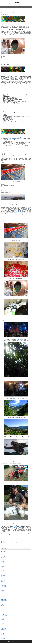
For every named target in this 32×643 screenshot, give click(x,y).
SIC (11, 542)
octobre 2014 (3, 572)
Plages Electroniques (19, 339)
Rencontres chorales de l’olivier (19, 398)
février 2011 (3, 624)
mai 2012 (2, 605)
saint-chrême (19, 124)
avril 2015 (3, 570)
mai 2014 (2, 579)
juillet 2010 (3, 633)
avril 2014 (3, 580)
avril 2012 (3, 606)
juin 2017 (2, 566)
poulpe (7, 456)
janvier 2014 (3, 584)
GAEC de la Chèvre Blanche (16, 527)
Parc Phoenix (20, 379)
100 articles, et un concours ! (8, 63)
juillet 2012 (3, 603)
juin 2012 (2, 604)
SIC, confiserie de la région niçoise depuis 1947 (15, 138)
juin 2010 (2, 634)
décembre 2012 (3, 596)
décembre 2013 (3, 585)
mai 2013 (2, 591)
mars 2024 (3, 560)
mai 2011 (2, 620)
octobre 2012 (3, 599)
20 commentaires (5, 186)
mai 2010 (2, 635)
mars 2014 (3, 581)
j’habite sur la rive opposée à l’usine (17, 211)
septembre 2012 (4, 600)
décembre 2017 (3, 565)
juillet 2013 (3, 589)
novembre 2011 (3, 613)
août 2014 (3, 575)
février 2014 (3, 582)
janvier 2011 (3, 625)
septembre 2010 (4, 630)
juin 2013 (2, 590)
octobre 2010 (3, 629)
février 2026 (3, 556)
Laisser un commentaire (6, 58)
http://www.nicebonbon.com (22, 221)
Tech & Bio (6, 460)
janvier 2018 (3, 563)
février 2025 (3, 558)
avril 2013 (3, 592)
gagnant (6, 57)
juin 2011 (2, 619)
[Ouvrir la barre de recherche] (31, 7)
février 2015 (3, 571)
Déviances (4, 56)
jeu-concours (11, 57)
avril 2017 (3, 568)
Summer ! (3, 190)
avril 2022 (3, 562)
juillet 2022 (3, 561)
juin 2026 (2, 555)
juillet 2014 (3, 576)
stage (13, 542)
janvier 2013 (3, 595)
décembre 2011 (3, 611)
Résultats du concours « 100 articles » (10, 13)
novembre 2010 (3, 628)
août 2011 (3, 616)
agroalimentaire (5, 542)
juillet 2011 (3, 618)
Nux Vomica (10, 117)
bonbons (3, 57)
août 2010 (3, 632)
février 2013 (3, 594)
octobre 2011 (3, 614)
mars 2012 (3, 608)
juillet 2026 (3, 553)
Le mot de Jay (16, 2)
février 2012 (3, 609)
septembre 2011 (4, 615)
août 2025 (3, 557)
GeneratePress (21, 641)
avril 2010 (3, 637)
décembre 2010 (3, 627)
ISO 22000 (3, 209)
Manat (11, 398)
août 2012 (3, 601)
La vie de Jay (4, 541)
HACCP (29, 208)
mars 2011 (3, 623)
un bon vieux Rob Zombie (19, 77)
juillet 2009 (3, 638)
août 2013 (3, 587)
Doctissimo (11, 92)
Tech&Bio (16, 542)
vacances (19, 542)
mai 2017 (2, 567)
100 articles (4, 185)
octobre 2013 (3, 586)
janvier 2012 (3, 610)
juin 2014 (2, 577)
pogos (21, 340)
